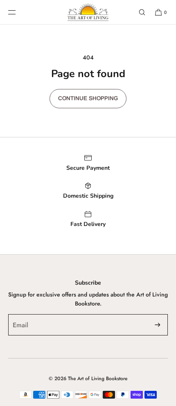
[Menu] (18, 12)
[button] (138, 12)
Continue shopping (88, 98)
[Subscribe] (157, 324)
